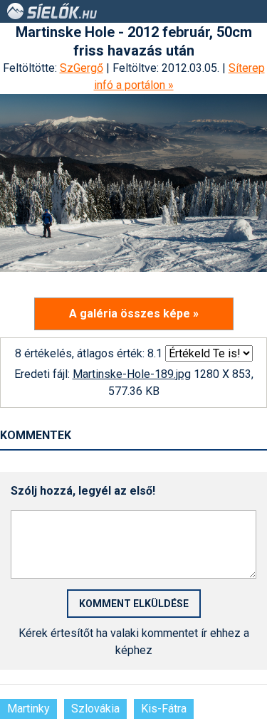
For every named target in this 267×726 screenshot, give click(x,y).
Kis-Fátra (164, 708)
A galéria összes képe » (134, 313)
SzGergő (81, 68)
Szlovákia (95, 708)
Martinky (28, 708)
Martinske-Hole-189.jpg (132, 374)
